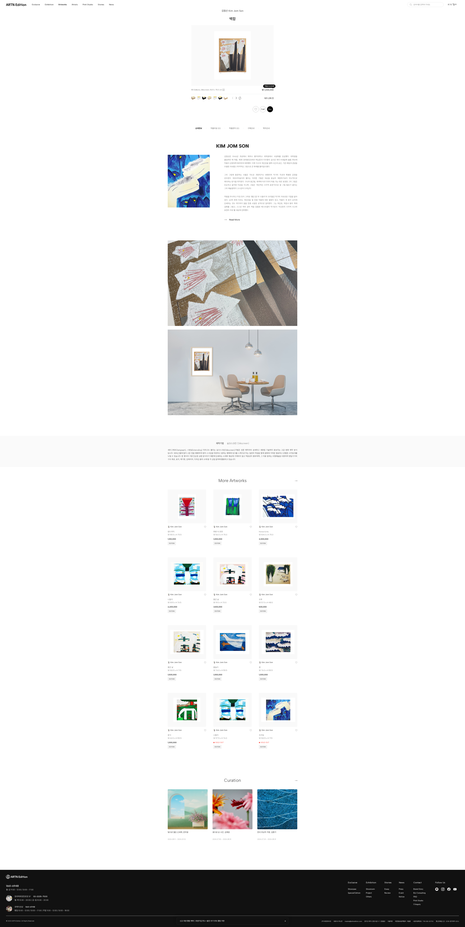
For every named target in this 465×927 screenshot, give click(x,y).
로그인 (450, 5)
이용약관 (390, 921)
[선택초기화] (240, 98)
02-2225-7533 (40, 896)
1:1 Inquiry (417, 904)
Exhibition (49, 4)
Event (401, 893)
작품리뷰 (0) (216, 128)
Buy (270, 109)
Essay (386, 889)
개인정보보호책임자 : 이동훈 (403, 921)
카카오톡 (436, 889)
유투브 (455, 889)
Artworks (62, 4)
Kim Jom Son (176, 527)
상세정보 (198, 128)
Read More (234, 219)
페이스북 (448, 889)
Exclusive (36, 4)
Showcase (352, 889)
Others (369, 897)
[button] (236, 98)
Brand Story (418, 889)
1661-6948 (12, 886)
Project (369, 893)
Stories (101, 4)
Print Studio (88, 4)
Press (401, 889)
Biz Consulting (419, 893)
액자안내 (266, 128)
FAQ (415, 897)
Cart (263, 109)
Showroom (370, 889)
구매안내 (251, 128)
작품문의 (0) (234, 128)
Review (387, 893)
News (111, 4)
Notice (401, 897)
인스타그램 (442, 889)
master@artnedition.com (353, 921)
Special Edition (354, 893)
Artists (75, 4)
